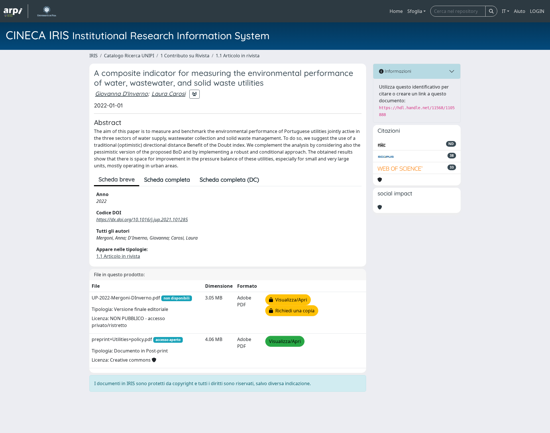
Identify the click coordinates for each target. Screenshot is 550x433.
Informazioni (397, 71)
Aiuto (519, 11)
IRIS (93, 55)
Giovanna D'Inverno (121, 93)
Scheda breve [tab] (117, 179)
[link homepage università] (46, 11)
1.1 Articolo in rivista (238, 55)
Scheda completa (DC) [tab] (229, 179)
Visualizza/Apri (290, 300)
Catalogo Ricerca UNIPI (129, 55)
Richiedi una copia (294, 310)
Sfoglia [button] (414, 11)
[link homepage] (15, 11)
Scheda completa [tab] (167, 179)
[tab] (269, 180)
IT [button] (504, 11)
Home (396, 11)
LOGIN (537, 11)
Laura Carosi (168, 93)
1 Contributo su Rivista (184, 55)
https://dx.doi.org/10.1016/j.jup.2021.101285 (142, 219)
